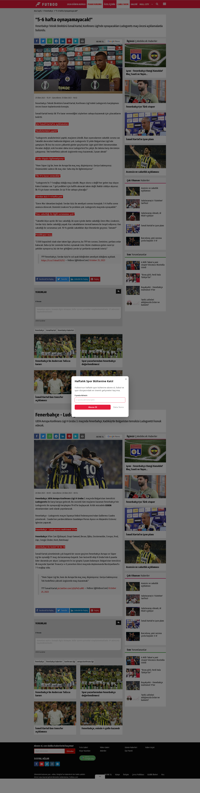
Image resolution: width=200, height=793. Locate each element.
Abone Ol (92, 407)
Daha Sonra (118, 407)
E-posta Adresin (81, 395)
